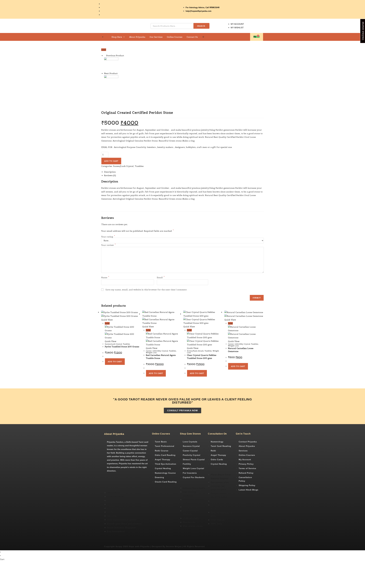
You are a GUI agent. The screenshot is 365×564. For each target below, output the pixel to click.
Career (149, 351)
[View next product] (119, 73)
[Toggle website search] (209, 37)
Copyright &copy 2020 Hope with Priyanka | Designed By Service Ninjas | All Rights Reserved (154, 546)
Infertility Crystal (160, 351)
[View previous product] (105, 55)
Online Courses (174, 37)
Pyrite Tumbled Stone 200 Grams (122, 346)
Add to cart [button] (115, 361)
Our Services (156, 37)
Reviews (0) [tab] (110, 175)
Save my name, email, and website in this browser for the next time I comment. (146, 289)
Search (201, 26)
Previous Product (115, 55)
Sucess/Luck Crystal (123, 166)
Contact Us (192, 37)
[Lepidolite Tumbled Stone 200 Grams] (111, 64)
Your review (108, 245)
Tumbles (139, 166)
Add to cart (111, 161)
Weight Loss (151, 352)
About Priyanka (137, 37)
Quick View (107, 319)
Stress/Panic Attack (195, 351)
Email (161, 277)
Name (105, 277)
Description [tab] (110, 172)
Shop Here (116, 37)
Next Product (111, 73)
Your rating (108, 237)
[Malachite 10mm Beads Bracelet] (111, 82)
